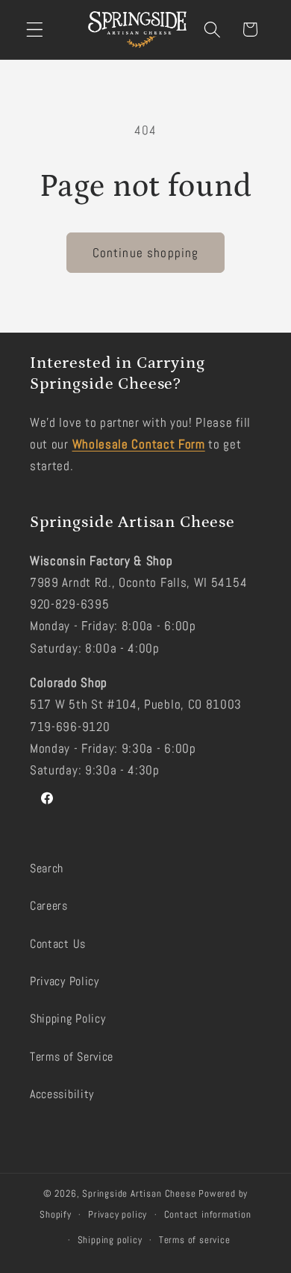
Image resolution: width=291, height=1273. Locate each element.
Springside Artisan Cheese (138, 1194)
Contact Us (58, 944)
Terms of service (195, 1240)
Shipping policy (110, 1240)
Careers (49, 905)
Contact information (207, 1215)
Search (46, 868)
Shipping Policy (67, 1018)
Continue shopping (146, 252)
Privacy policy (117, 1215)
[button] (35, 29)
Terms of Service (71, 1056)
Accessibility (62, 1094)
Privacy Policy (64, 981)
